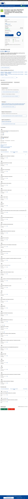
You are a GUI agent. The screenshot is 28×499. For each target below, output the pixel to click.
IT (7, 51)
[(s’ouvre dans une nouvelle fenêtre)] (3, 3)
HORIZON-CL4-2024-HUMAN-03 (6, 121)
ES (4, 51)
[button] (23, 3)
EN (2, 51)
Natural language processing (5, 84)
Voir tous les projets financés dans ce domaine (9, 106)
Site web (3, 145)
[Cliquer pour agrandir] (25, 154)
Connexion (21, 3)
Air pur (15, 39)
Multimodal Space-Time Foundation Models (6, 82)
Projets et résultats (6, 7)
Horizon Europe (11, 7)
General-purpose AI (16, 82)
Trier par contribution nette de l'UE (14, 152)
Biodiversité (6, 42)
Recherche (25, 3)
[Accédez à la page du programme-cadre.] (2, 10)
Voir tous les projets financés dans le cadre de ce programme (10, 96)
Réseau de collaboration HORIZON (6, 147)
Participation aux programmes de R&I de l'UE (7, 146)
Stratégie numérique (7, 39)
